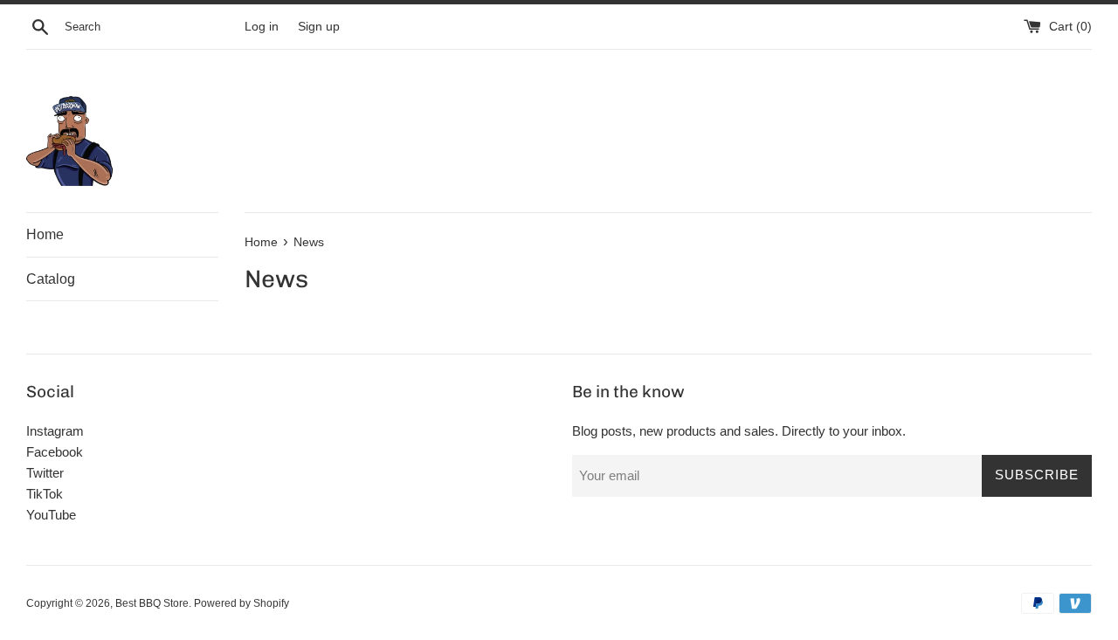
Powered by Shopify (241, 603)
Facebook (54, 451)
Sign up (319, 26)
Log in (262, 26)
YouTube (51, 514)
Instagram (55, 430)
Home (45, 234)
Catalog (50, 279)
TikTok (44, 493)
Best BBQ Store (152, 603)
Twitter (45, 472)
